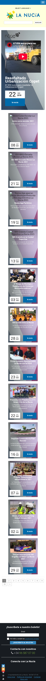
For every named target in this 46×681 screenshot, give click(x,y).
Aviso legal (11, 677)
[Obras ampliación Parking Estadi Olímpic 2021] (22, 517)
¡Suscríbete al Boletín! (23, 643)
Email (23, 632)
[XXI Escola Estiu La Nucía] (22, 324)
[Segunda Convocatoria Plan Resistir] (22, 440)
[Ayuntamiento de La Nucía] (23, 15)
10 (4, 584)
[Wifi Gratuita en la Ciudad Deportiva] (22, 247)
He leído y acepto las (24, 639)
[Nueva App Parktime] (22, 208)
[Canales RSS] (3, 669)
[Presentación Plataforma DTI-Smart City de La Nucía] (22, 401)
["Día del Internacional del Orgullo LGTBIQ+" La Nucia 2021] (22, 556)
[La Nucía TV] (18, 35)
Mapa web (24, 679)
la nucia (15, 102)
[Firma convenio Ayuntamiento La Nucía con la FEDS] (22, 363)
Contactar (37, 677)
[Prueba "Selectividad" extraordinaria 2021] (22, 479)
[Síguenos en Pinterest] (3, 672)
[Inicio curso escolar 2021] (22, 131)
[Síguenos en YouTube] (3, 678)
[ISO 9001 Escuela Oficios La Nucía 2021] (22, 170)
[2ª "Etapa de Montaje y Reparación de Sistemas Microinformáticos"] (22, 285)
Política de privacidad (24, 677)
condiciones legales (32, 639)
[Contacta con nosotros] (3, 665)
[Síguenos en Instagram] (3, 675)
